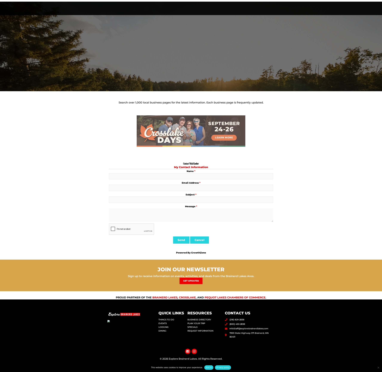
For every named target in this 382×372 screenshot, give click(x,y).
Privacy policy (222, 367)
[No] (378, 367)
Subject (190, 194)
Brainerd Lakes (164, 297)
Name (190, 171)
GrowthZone (198, 252)
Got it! (209, 367)
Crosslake (187, 297)
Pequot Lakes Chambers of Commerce (235, 297)
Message (190, 206)
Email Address (190, 182)
